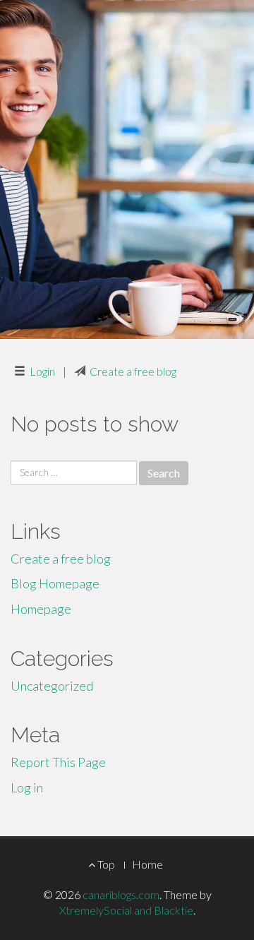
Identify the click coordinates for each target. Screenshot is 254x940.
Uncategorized (52, 686)
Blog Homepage (55, 583)
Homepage (41, 609)
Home (147, 864)
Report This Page (58, 762)
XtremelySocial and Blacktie (126, 910)
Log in (27, 787)
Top (105, 864)
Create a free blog (133, 371)
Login (42, 371)
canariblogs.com (121, 894)
